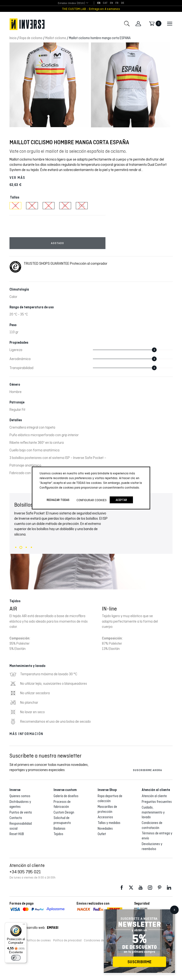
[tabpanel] (91, 541)
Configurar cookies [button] (92, 500)
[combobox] (71, 3)
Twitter (131, 888)
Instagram (150, 888)
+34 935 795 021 (25, 871)
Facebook (121, 888)
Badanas (59, 828)
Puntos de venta (20, 812)
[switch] (16, 958)
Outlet (102, 834)
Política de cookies (38, 940)
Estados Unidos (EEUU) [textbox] (71, 3)
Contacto (15, 818)
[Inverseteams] (27, 24)
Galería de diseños (66, 796)
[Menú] (24, 925)
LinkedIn (169, 888)
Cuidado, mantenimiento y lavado (153, 812)
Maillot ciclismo (55, 38)
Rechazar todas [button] (58, 500)
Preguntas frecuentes (157, 802)
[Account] (138, 23)
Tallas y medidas (109, 823)
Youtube (140, 888)
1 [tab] (15, 547)
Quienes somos (19, 796)
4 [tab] (31, 547)
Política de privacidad (67, 940)
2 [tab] (20, 547)
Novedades (105, 828)
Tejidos (58, 834)
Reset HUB (16, 834)
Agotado (57, 243)
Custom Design (64, 812)
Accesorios (105, 817)
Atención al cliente (154, 796)
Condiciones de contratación (103, 940)
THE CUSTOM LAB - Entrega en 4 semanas (91, 9)
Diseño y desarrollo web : (33, 927)
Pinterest (159, 888)
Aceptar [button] (121, 500)
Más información (26, 734)
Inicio (13, 38)
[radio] (15, 205)
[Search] (126, 23)
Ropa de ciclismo (30, 38)
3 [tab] (26, 547)
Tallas (14, 197)
